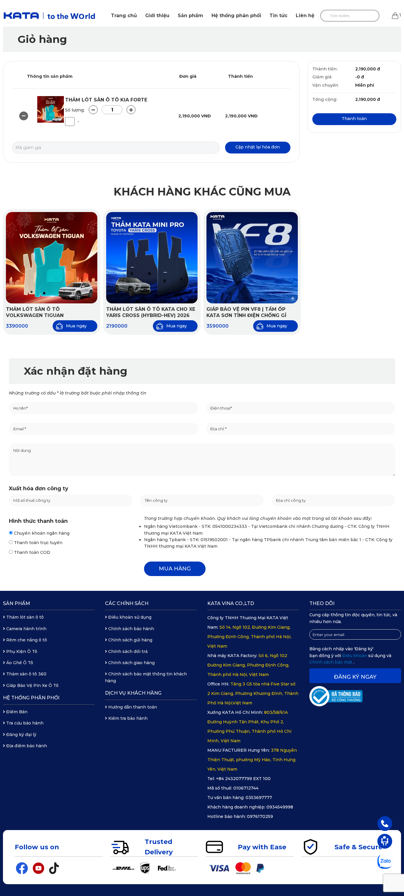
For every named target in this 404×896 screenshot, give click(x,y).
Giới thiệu (157, 15)
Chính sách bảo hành (130, 628)
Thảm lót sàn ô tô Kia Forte (106, 100)
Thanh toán (354, 118)
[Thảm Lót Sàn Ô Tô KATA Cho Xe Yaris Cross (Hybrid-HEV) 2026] (152, 257)
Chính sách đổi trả (127, 651)
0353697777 (258, 797)
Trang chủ (124, 15)
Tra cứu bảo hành (24, 723)
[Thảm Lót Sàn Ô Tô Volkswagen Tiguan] (51, 257)
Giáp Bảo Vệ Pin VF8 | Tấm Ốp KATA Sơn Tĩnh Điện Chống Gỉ (246, 312)
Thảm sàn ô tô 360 (25, 674)
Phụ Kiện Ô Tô (21, 651)
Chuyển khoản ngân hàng (41, 533)
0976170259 (260, 816)
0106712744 (245, 788)
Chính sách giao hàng (131, 662)
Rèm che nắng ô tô (26, 640)
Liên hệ (305, 15)
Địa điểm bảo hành (26, 745)
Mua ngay (76, 326)
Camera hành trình (25, 628)
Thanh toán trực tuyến (37, 542)
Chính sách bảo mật (331, 662)
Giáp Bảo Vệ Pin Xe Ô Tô (32, 685)
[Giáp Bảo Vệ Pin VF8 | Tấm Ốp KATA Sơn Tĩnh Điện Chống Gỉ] (252, 257)
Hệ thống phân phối (236, 15)
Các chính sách (126, 603)
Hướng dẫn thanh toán (132, 707)
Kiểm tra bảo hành (127, 718)
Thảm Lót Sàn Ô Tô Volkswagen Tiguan (35, 312)
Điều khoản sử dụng (129, 617)
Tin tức (278, 15)
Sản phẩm (190, 15)
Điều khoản (355, 655)
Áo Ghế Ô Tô (19, 662)
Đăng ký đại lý (20, 734)
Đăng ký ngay (355, 677)
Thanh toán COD (31, 552)
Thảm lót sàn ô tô (24, 617)
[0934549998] (384, 823)
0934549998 (279, 807)
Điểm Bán (16, 711)
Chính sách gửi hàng (129, 640)
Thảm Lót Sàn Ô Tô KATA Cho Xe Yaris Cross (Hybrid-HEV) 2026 (150, 312)
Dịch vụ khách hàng (133, 693)
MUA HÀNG (175, 568)
